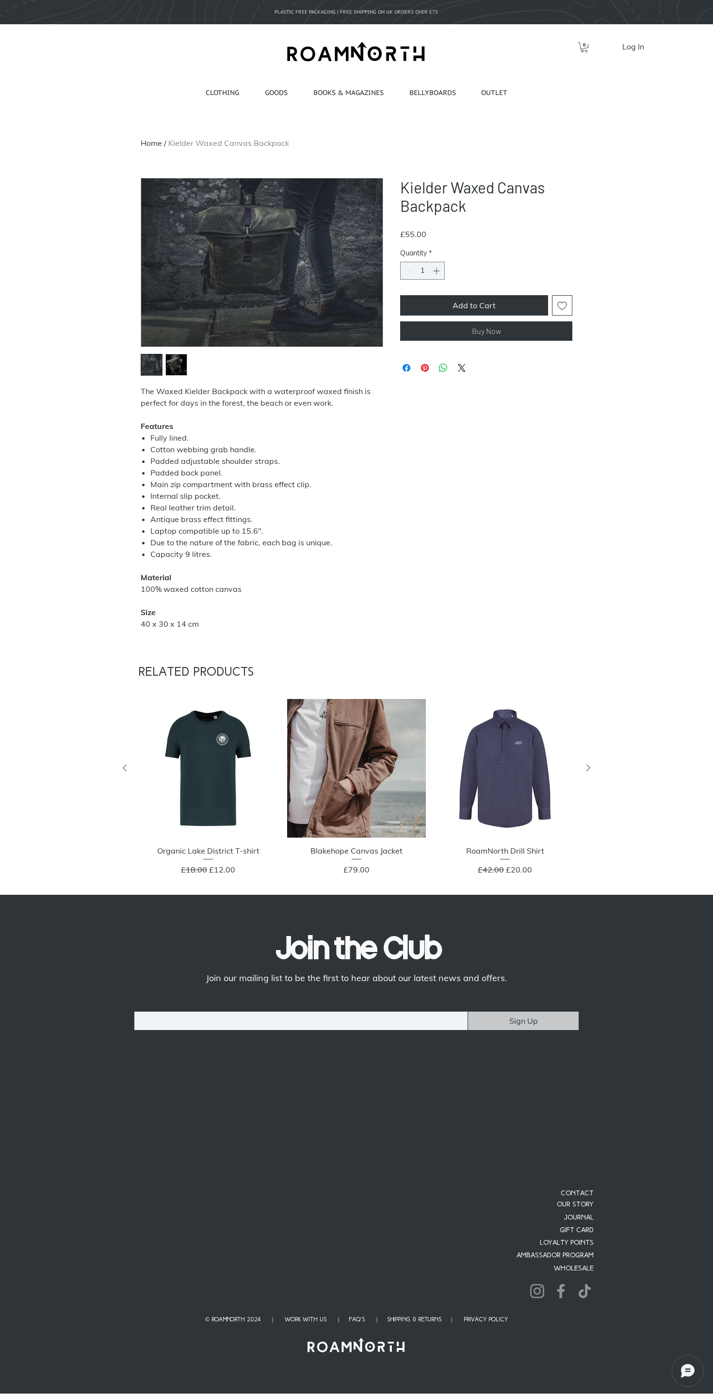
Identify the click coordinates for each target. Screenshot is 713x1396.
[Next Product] (588, 768)
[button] (584, 47)
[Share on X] (462, 368)
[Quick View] (208, 768)
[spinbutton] (422, 270)
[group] (356, 792)
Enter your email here (166, 1004)
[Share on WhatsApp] (443, 368)
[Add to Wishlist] (562, 305)
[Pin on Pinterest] (425, 368)
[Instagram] (537, 1365)
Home (151, 143)
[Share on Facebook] (406, 368)
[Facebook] (560, 1365)
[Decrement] (408, 270)
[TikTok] (584, 1365)
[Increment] (437, 270)
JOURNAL (579, 1292)
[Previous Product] (124, 768)
